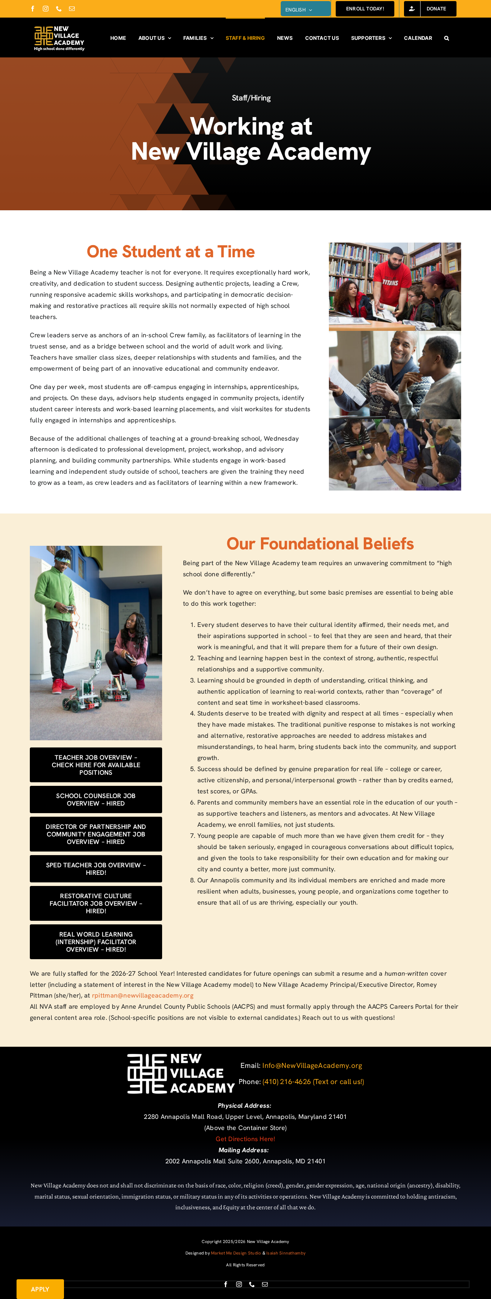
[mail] (265, 1284)
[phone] (252, 1284)
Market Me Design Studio (236, 1253)
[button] (446, 37)
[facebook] (226, 1284)
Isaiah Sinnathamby (286, 1253)
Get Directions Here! (245, 1139)
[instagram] (239, 1284)
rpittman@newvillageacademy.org (142, 995)
